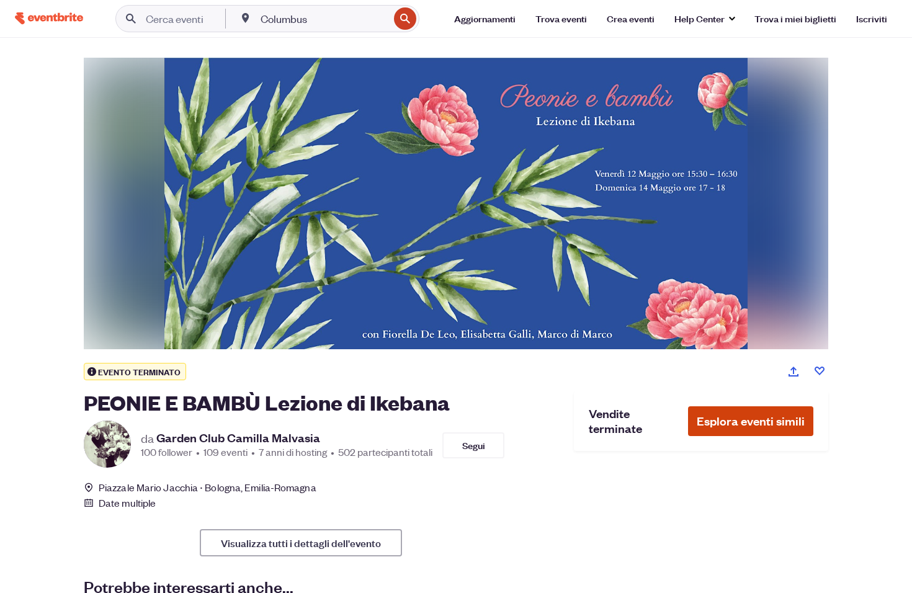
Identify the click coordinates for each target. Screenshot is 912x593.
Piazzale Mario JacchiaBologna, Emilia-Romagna (207, 487)
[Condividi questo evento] (793, 371)
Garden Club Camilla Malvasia (238, 438)
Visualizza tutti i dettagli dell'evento (301, 543)
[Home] (49, 18)
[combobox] (323, 18)
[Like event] (819, 371)
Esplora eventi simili (751, 421)
